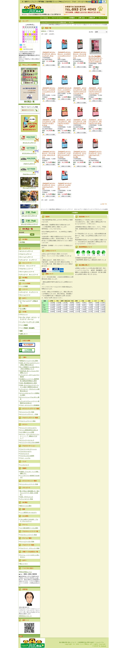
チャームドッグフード (29, 188)
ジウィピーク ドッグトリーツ (29, 292)
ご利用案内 (71, 18)
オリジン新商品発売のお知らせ (29, 430)
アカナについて (24, 453)
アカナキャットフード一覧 (30, 531)
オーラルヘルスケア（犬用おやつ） (29, 302)
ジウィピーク (26, 487)
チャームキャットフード (29, 201)
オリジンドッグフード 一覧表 (29, 414)
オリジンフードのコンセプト (28, 428)
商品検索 (21, 232)
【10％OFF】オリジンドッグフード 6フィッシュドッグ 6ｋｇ (49, 54)
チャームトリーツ (25, 295)
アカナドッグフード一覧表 (30, 417)
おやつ (24, 560)
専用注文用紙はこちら (25, 572)
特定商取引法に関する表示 (86, 642)
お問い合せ (81, 18)
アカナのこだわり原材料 (27, 456)
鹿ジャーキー (24, 563)
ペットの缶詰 (24, 286)
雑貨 (21, 331)
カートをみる (44, 18)
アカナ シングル (25, 458)
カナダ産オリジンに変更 (27, 432)
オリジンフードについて (27, 440)
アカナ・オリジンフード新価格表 (29, 405)
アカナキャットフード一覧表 (28, 534)
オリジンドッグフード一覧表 (30, 408)
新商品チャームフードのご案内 (29, 360)
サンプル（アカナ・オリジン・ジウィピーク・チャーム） (29, 318)
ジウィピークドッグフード (29, 216)
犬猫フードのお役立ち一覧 (30, 551)
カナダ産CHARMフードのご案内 (29, 528)
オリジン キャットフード (27, 266)
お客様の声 (92, 18)
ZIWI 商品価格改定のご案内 (28, 383)
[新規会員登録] (29, 84)
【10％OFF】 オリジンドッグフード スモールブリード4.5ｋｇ (79, 121)
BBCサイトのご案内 (25, 506)
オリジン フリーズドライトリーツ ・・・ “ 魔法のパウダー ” (29, 436)
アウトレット (24, 314)
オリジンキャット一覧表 (29, 481)
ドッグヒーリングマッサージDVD (29, 322)
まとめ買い (23, 308)
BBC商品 (22, 242)
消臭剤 (24, 468)
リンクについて (24, 465)
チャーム (25, 524)
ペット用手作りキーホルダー (28, 512)
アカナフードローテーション (28, 449)
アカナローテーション (28, 446)
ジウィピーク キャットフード (29, 274)
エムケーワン (100, 642)
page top (104, 203)
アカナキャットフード (29, 174)
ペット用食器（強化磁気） (27, 328)
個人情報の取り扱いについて (67, 642)
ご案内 (24, 357)
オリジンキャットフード (29, 153)
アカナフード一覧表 (28, 545)
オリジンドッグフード (29, 142)
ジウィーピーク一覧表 (26, 499)
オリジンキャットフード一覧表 (29, 484)
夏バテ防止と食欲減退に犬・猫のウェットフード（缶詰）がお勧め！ (29, 492)
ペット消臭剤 (24, 325)
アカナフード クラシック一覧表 (29, 548)
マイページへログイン (58, 18)
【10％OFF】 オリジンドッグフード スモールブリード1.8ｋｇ (95, 121)
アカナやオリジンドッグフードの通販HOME (53, 22)
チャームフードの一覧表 (27, 541)
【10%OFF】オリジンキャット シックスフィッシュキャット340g (64, 89)
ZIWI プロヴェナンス (26, 497)
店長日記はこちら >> (25, 616)
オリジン (25, 424)
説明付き (43, 31)
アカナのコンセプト (26, 451)
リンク (24, 461)
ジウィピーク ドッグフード (28, 260)
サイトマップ (102, 18)
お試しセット (24, 334)
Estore (103, 646)
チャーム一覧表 (26, 538)
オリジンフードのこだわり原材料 (29, 442)
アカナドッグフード (29, 163)
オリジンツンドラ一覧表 (27, 412)
